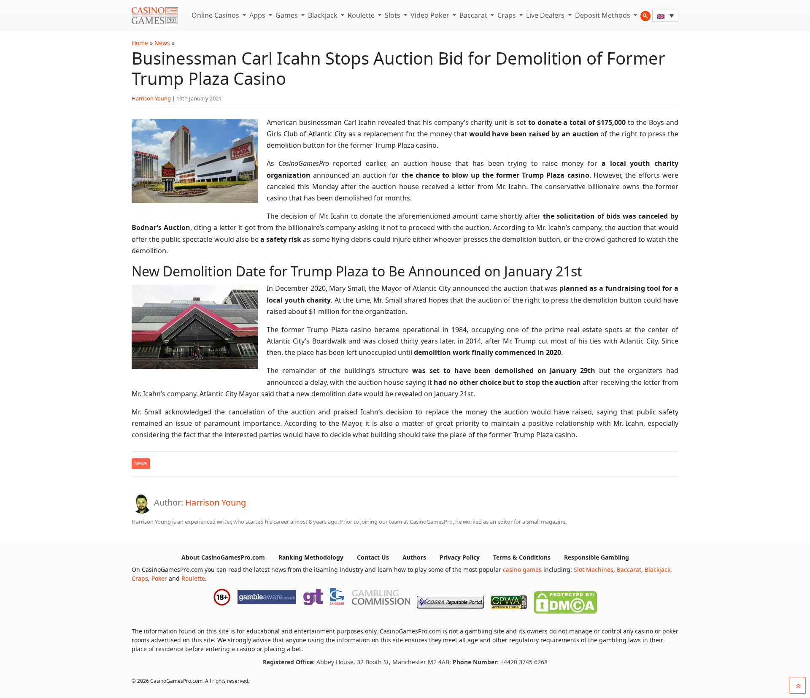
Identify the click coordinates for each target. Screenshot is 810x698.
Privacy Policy (460, 557)
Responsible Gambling (596, 557)
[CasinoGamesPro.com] (155, 15)
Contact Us (373, 557)
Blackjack (323, 15)
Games (287, 15)
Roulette (362, 15)
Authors (414, 557)
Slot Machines (593, 569)
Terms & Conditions (522, 557)
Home (140, 43)
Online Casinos (216, 15)
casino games (522, 569)
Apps (258, 15)
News (162, 43)
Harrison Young (151, 98)
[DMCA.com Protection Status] (565, 600)
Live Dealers (546, 15)
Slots (393, 15)
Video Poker (430, 15)
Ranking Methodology (310, 557)
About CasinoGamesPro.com (223, 557)
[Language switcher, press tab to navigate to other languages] (665, 16)
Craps (507, 15)
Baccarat (474, 15)
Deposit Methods (603, 15)
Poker (159, 578)
